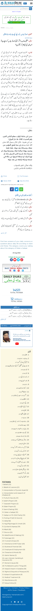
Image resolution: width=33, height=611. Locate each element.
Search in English (16, 11)
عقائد (25, 354)
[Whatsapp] (21, 189)
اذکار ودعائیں (23, 465)
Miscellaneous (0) (9, 580)
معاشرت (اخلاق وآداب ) (20, 439)
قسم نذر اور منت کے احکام (20, 395)
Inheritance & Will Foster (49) (13, 544)
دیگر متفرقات (23, 473)
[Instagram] (21, 601)
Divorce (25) (7, 532)
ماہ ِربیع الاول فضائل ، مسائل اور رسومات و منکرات (20, 316)
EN (25, 3)
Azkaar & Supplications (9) (12, 574)
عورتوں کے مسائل (21, 451)
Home (2, 27)
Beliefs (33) (6, 484)
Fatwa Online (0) (9, 583)
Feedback (21, 590)
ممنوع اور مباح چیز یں (21, 454)
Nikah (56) (6, 529)
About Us (6, 588)
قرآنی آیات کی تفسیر (22, 362)
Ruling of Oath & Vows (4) (12, 518)
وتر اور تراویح (24, 377)
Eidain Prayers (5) (9, 506)
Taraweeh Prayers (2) (10, 504)
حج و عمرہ (24, 403)
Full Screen (24, 176)
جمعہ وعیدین (24, 380)
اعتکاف (24, 399)
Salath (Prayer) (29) (9, 501)
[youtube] (16, 338)
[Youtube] (14, 259)
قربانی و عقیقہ (23, 406)
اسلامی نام (24, 443)
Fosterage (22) (8, 538)
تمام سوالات (4, 233)
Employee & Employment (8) (13, 549)
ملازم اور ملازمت (22, 436)
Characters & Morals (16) (11, 552)
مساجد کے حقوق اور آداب (20, 462)
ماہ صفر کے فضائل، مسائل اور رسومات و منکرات (21, 313)
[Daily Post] (16, 267)
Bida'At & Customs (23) (10, 487)
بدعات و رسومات (23, 358)
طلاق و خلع (24, 414)
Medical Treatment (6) (11, 577)
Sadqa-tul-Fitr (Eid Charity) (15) (13, 515)
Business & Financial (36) (11, 547)
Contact (14, 588)
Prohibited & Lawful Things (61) (14, 566)
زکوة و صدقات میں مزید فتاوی (23, 195)
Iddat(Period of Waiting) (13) (13, 535)
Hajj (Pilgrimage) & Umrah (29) (13, 524)
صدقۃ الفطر (24, 391)
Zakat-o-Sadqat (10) (10, 512)
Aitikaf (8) (6, 521)
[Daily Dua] (16, 278)
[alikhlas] (11, 3)
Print (5, 176)
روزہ (25, 384)
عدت (25, 417)
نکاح (25, 410)
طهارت (25, 369)
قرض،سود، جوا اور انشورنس (20, 447)
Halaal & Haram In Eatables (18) (14, 569)
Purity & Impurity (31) (10, 498)
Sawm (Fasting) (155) (10, 509)
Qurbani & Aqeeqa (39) (11, 526)
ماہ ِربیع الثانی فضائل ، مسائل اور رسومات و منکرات (20, 310)
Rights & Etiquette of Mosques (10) (15, 571)
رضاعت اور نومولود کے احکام (19, 421)
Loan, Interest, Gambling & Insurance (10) (12, 559)
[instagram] (21, 259)
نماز (25, 373)
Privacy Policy (24, 588)
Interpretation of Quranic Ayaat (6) (15, 490)
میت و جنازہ (23, 425)
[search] (30, 8)
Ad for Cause (12, 590)
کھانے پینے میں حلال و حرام (20, 458)
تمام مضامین (3, 319)
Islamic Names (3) (9, 555)
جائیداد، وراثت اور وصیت (20, 428)
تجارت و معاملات (22, 432)
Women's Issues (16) (10, 563)
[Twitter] (16, 189)
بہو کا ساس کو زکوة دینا (21, 207)
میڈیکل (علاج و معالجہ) (20, 469)
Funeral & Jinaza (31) (10, 541)
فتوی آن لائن (23, 476)
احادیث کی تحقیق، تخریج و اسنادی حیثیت (17, 365)
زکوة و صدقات (9, 27)
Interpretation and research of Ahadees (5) (13, 494)
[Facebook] (12, 189)
